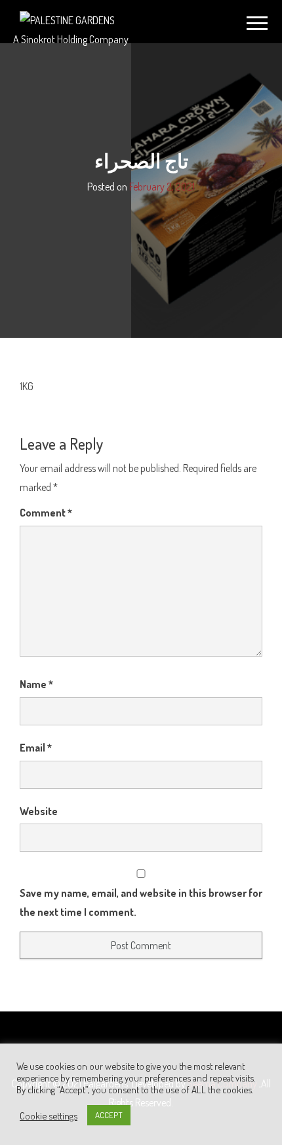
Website (39, 811)
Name (36, 684)
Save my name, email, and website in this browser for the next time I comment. (141, 902)
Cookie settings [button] (48, 1115)
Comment (46, 512)
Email (36, 747)
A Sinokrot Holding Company (71, 39)
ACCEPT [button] (109, 1115)
